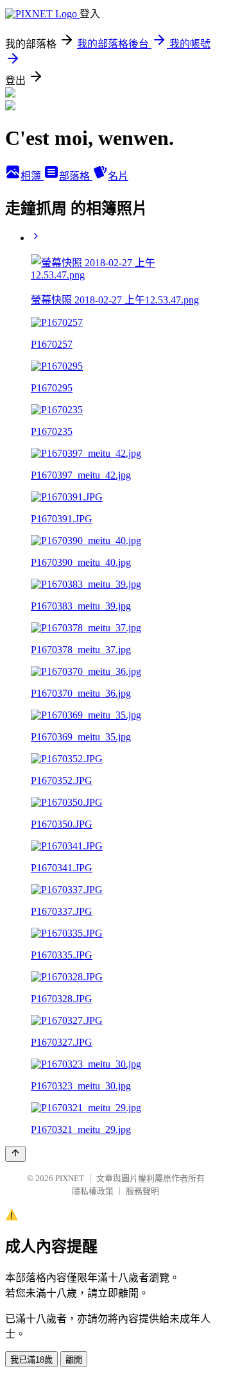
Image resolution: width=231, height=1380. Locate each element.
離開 (73, 1360)
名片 (118, 176)
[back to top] (15, 1154)
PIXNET (69, 1178)
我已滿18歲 (31, 1360)
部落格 (75, 176)
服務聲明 (142, 1191)
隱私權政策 (93, 1191)
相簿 (32, 176)
